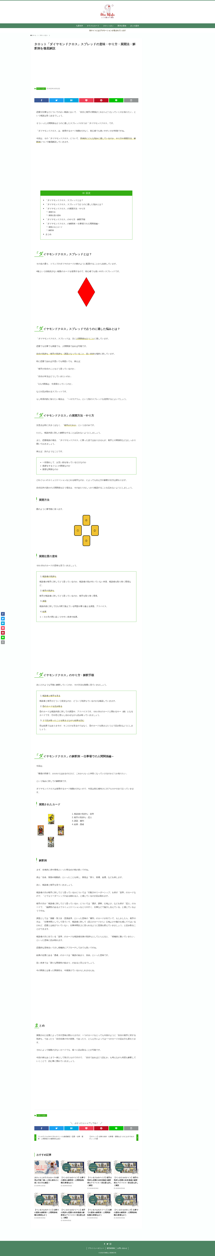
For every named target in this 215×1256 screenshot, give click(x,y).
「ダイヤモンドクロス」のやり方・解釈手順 (65, 219)
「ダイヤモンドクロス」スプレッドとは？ (64, 200)
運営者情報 (111, 1248)
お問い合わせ (122, 1248)
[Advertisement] (86, 68)
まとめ (48, 234)
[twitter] (107, 1244)
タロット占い (41, 88)
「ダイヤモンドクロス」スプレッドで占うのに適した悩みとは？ (74, 204)
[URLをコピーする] (131, 100)
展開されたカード (55, 227)
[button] (41, 100)
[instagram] (110, 1244)
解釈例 (51, 230)
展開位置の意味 (55, 215)
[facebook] (104, 1244)
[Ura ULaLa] (107, 10)
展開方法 (52, 212)
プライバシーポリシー (96, 1248)
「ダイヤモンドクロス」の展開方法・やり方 (65, 209)
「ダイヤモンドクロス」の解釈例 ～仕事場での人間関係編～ (72, 224)
